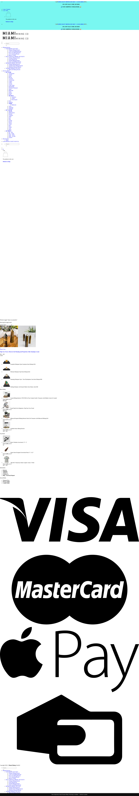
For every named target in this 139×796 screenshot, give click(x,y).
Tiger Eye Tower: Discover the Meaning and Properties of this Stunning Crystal (19, 351)
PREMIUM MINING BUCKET (13, 63)
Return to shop (9, 21)
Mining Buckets (6, 47)
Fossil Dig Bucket (13, 59)
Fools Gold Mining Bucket (15, 61)
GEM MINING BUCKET (12, 48)
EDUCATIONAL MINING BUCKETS (15, 56)
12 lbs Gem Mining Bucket (15, 51)
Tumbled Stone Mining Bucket (16, 788)
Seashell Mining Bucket (14, 60)
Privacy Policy (6, 481)
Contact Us (5, 474)
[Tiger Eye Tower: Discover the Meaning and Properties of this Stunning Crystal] (18, 346)
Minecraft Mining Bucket (14, 792)
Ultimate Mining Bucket (14, 50)
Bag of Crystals (12, 55)
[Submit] (6, 45)
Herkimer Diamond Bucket (15, 790)
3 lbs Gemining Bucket (14, 54)
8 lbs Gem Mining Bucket (15, 52)
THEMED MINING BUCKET (13, 791)
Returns (5, 470)
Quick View (3, 349)
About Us (5, 472)
